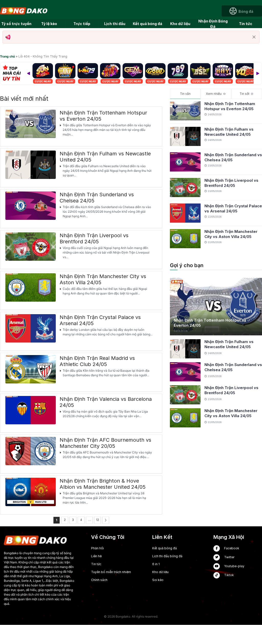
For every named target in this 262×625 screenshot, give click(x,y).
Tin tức (245, 23)
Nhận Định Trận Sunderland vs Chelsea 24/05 (233, 157)
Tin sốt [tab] (244, 94)
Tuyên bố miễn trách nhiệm (111, 572)
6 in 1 (156, 564)
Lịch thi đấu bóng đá (167, 556)
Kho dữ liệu (180, 23)
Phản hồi (97, 548)
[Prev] (28, 73)
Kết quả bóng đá (147, 23)
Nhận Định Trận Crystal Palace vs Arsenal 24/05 (233, 208)
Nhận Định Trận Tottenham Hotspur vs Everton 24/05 (229, 106)
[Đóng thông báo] (254, 37)
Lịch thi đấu (114, 23)
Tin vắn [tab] (185, 94)
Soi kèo (157, 580)
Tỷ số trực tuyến (16, 23)
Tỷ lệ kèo (49, 23)
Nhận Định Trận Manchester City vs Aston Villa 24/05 (230, 234)
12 (97, 520)
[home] (24, 11)
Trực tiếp (81, 23)
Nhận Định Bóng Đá (213, 23)
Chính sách (99, 580)
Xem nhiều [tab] (214, 94)
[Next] (258, 73)
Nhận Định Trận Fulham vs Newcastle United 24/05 (229, 132)
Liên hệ (96, 556)
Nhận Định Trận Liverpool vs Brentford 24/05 (231, 183)
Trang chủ (7, 56)
